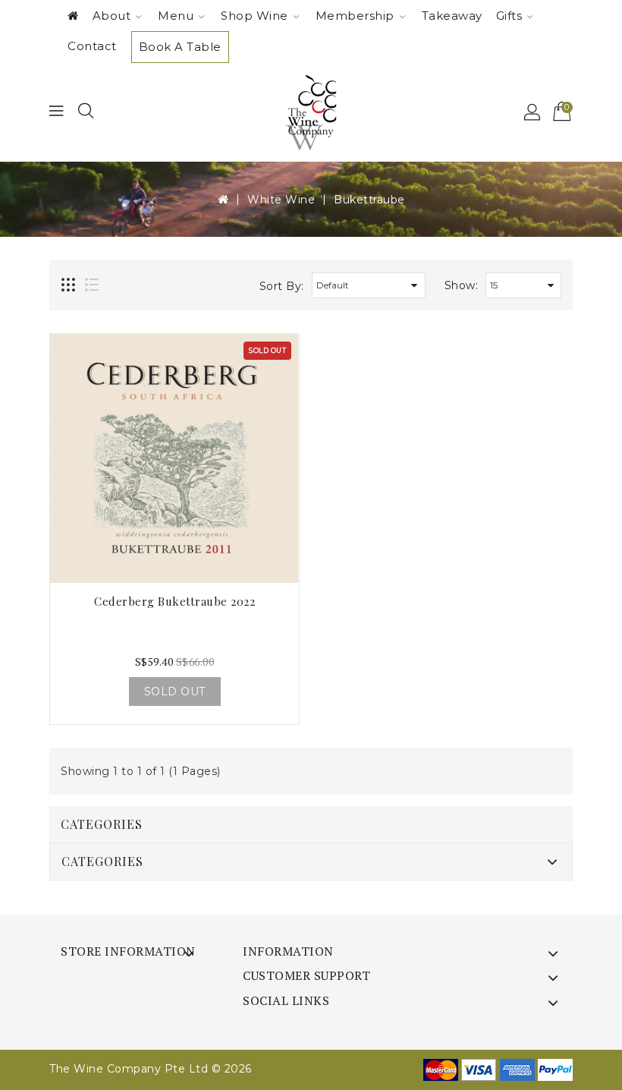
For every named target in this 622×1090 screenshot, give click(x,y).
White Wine (281, 199)
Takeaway (452, 15)
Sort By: (281, 286)
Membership (355, 15)
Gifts (509, 15)
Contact (92, 46)
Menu (175, 15)
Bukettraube (369, 199)
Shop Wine (254, 15)
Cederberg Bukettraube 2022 (174, 601)
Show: (462, 285)
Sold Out (175, 691)
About (112, 15)
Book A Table (180, 46)
